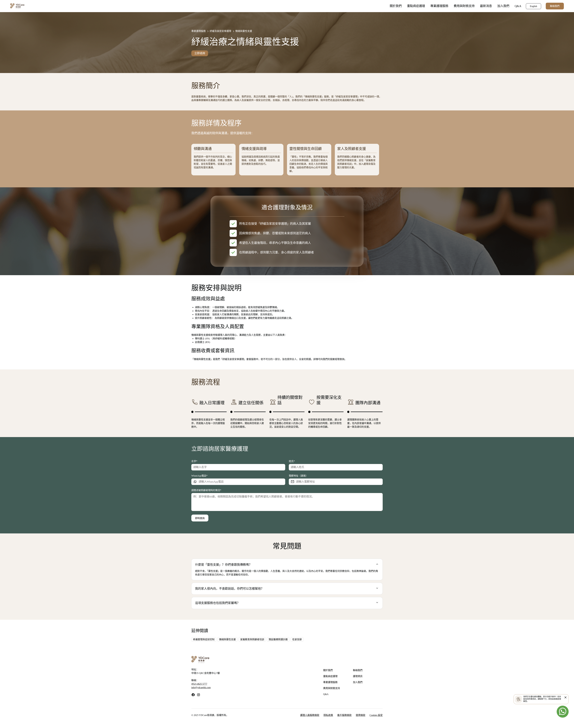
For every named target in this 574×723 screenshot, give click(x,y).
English (533, 6)
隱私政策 (328, 715)
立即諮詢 (199, 53)
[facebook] (193, 695)
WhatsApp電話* (199, 475)
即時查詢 (200, 518)
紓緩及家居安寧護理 (220, 31)
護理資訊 (357, 676)
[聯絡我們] (562, 712)
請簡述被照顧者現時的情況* (206, 490)
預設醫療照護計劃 (278, 639)
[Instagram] (198, 695)
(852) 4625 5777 (199, 684)
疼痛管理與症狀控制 (204, 639)
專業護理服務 (439, 6)
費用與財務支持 (464, 6)
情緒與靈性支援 (243, 31)
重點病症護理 (416, 6)
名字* (194, 461)
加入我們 (503, 6)
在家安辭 (297, 639)
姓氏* (292, 461)
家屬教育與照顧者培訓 (252, 639)
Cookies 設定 (376, 715)
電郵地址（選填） (298, 475)
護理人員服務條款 (309, 715)
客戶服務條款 (344, 715)
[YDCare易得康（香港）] (17, 5)
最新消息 (486, 6)
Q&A (518, 6)
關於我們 (396, 6)
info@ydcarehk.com (201, 687)
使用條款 (360, 715)
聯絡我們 (555, 6)
